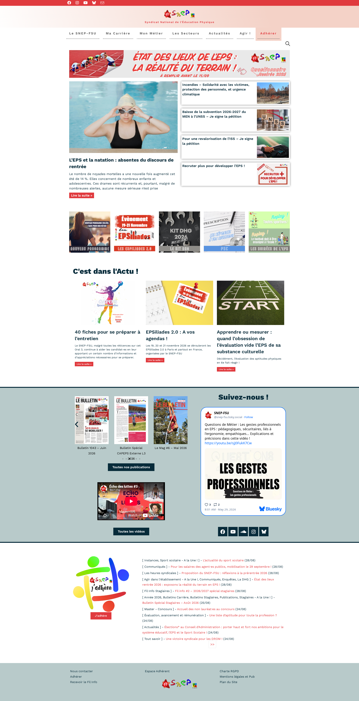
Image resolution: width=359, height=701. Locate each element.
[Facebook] (222, 531)
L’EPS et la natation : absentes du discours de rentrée (121, 163)
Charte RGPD (229, 671)
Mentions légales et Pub (237, 676)
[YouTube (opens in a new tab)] (85, 3)
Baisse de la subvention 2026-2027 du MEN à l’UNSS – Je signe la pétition (214, 114)
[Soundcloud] (243, 531)
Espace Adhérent (157, 671)
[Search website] (287, 44)
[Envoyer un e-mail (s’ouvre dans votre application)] (102, 3)
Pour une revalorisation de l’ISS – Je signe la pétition (217, 141)
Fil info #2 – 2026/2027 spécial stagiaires (204, 591)
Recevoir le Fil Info (83, 682)
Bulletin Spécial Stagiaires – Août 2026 (170, 603)
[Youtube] (233, 531)
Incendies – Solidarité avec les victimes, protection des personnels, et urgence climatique (215, 89)
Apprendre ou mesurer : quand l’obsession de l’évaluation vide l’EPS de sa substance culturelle (249, 341)
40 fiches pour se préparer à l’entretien (107, 335)
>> (212, 644)
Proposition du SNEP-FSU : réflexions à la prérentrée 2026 (224, 573)
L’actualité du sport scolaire (223, 560)
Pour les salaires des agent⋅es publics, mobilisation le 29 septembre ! (221, 566)
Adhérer (76, 676)
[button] (76, 424)
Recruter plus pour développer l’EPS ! (213, 166)
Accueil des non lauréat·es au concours (205, 609)
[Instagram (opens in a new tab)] (77, 3)
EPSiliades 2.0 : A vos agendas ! (170, 335)
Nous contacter (81, 671)
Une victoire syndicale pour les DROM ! (194, 639)
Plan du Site (228, 682)
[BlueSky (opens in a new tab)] (94, 3)
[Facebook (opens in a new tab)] (70, 3)
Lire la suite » (81, 195)
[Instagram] (253, 531)
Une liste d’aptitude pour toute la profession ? (243, 615)
